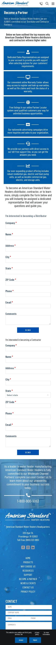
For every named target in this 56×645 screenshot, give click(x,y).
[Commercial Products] (15, 2)
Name (9, 234)
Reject (35, 640)
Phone (9, 291)
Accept (21, 640)
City (8, 257)
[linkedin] (33, 547)
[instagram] (28, 547)
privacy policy (37, 633)
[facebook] (23, 547)
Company (11, 223)
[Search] (47, 3)
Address (10, 245)
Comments (11, 313)
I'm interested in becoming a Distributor (26, 215)
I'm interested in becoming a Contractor (23, 339)
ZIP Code (10, 279)
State (9, 268)
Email (9, 302)
